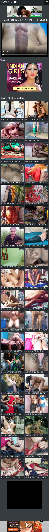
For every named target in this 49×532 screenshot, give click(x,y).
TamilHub (9, 2)
